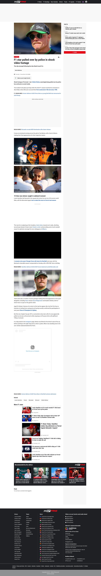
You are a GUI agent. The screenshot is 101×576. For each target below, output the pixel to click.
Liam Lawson (17, 530)
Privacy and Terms (20, 566)
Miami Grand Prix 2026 (46, 524)
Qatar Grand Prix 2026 (46, 559)
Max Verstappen (17, 532)
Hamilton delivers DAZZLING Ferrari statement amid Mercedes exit (39, 267)
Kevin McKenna (18, 70)
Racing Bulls (28, 532)
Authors (14, 566)
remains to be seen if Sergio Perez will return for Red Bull (31, 261)
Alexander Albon (17, 534)
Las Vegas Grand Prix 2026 (47, 557)
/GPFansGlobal (69, 522)
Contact (29, 566)
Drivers (61, 2)
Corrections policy (69, 566)
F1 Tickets (78, 2)
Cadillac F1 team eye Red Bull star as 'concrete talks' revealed (73, 28)
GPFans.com (68, 560)
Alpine (27, 516)
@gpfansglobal (69, 518)
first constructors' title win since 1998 (46, 89)
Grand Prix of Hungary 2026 (48, 537)
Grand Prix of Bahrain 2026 (47, 547)
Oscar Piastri (17, 522)
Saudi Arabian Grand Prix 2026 (48, 522)
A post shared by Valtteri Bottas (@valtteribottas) (32, 369)
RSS (26, 566)
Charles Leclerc (36, 227)
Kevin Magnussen (38, 300)
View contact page (68, 552)
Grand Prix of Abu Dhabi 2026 (48, 561)
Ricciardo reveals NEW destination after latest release (36, 129)
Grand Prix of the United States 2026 (49, 551)
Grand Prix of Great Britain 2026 (48, 534)
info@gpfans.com (69, 541)
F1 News (40, 2)
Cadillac (27, 522)
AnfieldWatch (80, 560)
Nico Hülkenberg (17, 555)
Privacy (14, 567)
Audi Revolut (28, 520)
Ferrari (25, 400)
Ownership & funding (78, 566)
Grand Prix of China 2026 (47, 518)
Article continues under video (37, 99)
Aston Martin (29, 518)
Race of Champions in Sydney (28, 310)
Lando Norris (17, 520)
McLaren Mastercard (30, 528)
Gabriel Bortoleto (18, 553)
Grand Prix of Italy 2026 (47, 541)
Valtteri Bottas (36, 82)
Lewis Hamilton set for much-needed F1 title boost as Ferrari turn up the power (75, 43)
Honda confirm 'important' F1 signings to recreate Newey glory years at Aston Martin (75, 38)
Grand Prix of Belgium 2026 (47, 536)
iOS (54, 566)
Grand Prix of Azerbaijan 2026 (48, 545)
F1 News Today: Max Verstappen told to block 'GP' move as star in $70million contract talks (75, 48)
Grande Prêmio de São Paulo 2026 (49, 555)
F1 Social (16, 56)
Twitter (42, 566)
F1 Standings (46, 2)
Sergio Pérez (17, 559)
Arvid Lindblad (17, 549)
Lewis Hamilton (18, 400)
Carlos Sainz (39, 225)
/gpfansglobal (69, 516)
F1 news (75, 52)
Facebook (38, 566)
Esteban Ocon (17, 543)
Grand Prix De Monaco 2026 (48, 528)
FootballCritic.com (81, 558)
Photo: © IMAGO (18, 53)
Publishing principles (60, 566)
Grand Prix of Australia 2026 (48, 516)
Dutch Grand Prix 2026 (46, 539)
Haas (26, 300)
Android (51, 566)
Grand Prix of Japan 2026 (47, 520)
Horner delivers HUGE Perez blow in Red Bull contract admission (38, 394)
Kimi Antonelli (17, 537)
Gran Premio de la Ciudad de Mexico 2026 (50, 553)
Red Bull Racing (29, 534)
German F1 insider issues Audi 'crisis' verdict (75, 33)
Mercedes (31, 400)
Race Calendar (54, 2)
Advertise (34, 566)
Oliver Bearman (17, 541)
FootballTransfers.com (70, 558)
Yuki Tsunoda (17, 551)
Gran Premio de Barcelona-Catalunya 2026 (51, 530)
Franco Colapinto (18, 524)
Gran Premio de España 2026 (48, 543)
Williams (44, 229)
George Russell (17, 539)
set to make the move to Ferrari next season (44, 200)
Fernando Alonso (18, 545)
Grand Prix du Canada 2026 (47, 526)
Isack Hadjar (17, 528)
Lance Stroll (16, 547)
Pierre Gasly (17, 526)
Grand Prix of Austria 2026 (47, 532)
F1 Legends (71, 2)
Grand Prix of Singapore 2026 (48, 549)
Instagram (28, 321)
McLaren (37, 400)
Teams (65, 2)
